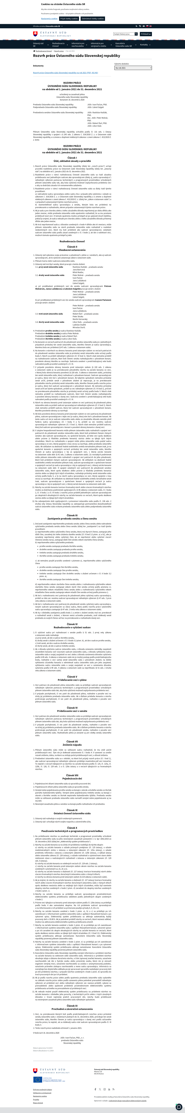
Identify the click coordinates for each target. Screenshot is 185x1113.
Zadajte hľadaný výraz (122, 34)
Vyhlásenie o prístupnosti (42, 1093)
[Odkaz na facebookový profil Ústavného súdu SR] (95, 1089)
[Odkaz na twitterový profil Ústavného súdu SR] (99, 1089)
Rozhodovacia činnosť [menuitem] (58, 44)
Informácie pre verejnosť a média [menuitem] (98, 44)
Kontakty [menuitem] (144, 44)
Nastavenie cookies (40, 1096)
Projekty (36, 1099)
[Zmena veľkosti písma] (140, 26)
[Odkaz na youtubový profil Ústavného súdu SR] (109, 1089)
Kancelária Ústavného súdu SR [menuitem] (124, 44)
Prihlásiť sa (146, 34)
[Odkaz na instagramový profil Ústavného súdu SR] (104, 1089)
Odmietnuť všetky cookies (93, 18)
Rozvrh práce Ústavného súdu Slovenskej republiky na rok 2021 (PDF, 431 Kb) (65, 72)
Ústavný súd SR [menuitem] (38, 44)
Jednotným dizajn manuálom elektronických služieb (127, 1101)
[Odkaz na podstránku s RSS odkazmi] (136, 26)
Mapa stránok (38, 1103)
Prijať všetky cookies (69, 18)
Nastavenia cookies (49, 19)
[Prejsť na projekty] (50, 1078)
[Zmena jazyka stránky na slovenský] (147, 26)
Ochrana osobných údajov (42, 1089)
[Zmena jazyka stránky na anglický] (150, 26)
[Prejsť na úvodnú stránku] (52, 34)
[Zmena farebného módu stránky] (144, 26)
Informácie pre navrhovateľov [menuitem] (78, 44)
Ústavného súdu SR (53, 26)
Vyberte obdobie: (121, 63)
